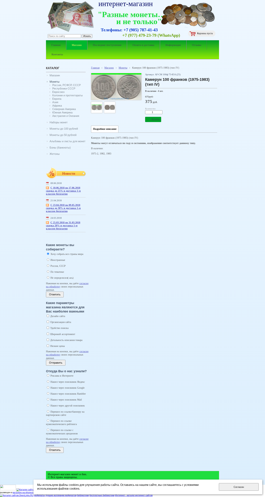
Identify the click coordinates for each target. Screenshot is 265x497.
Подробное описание (104, 129)
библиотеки (83, 495)
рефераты (39, 495)
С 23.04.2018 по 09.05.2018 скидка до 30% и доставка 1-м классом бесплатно (63, 208)
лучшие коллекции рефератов (60, 495)
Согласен (239, 487)
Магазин (109, 67)
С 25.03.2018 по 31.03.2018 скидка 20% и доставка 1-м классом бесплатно (63, 225)
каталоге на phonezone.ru (26, 492)
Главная (95, 67)
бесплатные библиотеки (101, 495)
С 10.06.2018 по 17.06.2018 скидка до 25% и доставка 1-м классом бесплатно (63, 190)
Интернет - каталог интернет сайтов (134, 495)
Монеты (123, 67)
